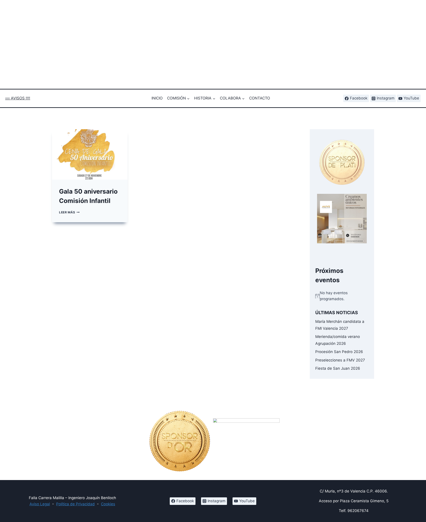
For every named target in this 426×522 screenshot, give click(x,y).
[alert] (342, 296)
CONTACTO (259, 98)
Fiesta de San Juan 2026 (337, 368)
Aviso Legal (40, 504)
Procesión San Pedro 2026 (339, 351)
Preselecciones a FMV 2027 (340, 360)
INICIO (157, 98)
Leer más (69, 212)
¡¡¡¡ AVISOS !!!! (17, 98)
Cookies (108, 504)
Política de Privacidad (75, 504)
